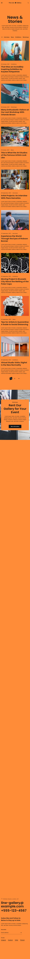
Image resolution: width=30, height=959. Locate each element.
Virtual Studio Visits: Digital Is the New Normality (14, 363)
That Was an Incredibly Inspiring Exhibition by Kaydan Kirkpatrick (12, 69)
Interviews (6, 37)
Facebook (10, 940)
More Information (15, 426)
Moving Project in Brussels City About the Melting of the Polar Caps (15, 281)
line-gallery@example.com (12, 904)
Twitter (16, 940)
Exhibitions (18, 37)
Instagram (3, 940)
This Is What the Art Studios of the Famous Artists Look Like (14, 155)
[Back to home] (15, 3)
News (12, 37)
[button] (1, 3)
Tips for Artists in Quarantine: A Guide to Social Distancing (15, 323)
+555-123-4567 (13, 910)
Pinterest (22, 940)
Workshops (26, 37)
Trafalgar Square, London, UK (11, 899)
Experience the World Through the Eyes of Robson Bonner (14, 238)
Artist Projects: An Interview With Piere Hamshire (14, 196)
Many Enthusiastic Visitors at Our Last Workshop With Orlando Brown (15, 112)
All (2, 37)
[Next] (19, 378)
